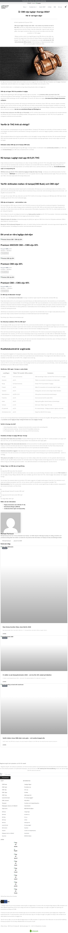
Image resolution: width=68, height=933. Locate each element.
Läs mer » (4, 633)
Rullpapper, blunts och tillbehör (10, 806)
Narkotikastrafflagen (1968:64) (12, 506)
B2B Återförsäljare (28, 808)
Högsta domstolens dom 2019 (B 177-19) (14, 504)
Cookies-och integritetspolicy (31, 803)
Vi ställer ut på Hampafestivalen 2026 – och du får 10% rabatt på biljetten (27, 675)
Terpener (4, 803)
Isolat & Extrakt (6, 798)
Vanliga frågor (27, 784)
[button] (26, 7)
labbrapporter (28, 795)
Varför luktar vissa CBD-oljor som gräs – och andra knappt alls (24, 738)
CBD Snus (4, 795)
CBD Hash (4, 787)
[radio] (2, 253)
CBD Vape (4, 792)
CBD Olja (4, 789)
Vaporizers (4, 808)
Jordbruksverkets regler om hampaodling (14, 508)
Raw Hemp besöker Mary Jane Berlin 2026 (17, 627)
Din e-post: (1, 774)
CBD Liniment (5, 800)
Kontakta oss (27, 787)
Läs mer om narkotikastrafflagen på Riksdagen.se (27, 109)
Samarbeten (27, 806)
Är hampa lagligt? (28, 798)
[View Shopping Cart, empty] (65, 7)
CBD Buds (12, 173)
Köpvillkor (27, 800)
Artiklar (26, 792)
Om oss (26, 789)
